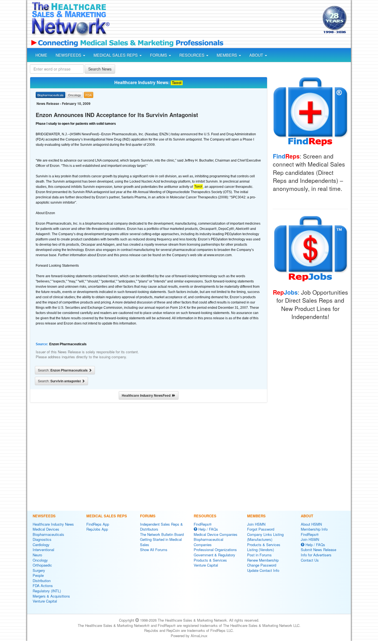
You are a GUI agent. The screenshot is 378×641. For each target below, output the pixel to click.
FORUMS (159, 55)
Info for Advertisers (316, 554)
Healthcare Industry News (53, 524)
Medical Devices (46, 529)
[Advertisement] (215, 20)
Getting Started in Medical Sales (161, 542)
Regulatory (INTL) (47, 590)
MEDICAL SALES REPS (116, 55)
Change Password (261, 565)
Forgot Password (260, 529)
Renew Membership (263, 560)
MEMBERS (227, 55)
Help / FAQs (207, 529)
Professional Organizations (215, 549)
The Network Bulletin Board (162, 534)
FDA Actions (43, 585)
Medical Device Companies (215, 534)
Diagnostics (42, 539)
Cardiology (41, 544)
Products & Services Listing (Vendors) (263, 547)
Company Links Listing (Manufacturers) (265, 537)
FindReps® (203, 524)
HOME (41, 55)
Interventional (43, 549)
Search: (63, 370)
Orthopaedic (42, 565)
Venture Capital (45, 601)
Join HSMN (256, 524)
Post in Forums (259, 554)
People (38, 575)
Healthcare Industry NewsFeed (147, 395)
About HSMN (311, 524)
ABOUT (256, 55)
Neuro (37, 554)
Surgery (39, 570)
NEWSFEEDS (69, 55)
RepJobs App (97, 529)
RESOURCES (192, 55)
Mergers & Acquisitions (51, 596)
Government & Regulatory (214, 554)
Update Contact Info (263, 570)
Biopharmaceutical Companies (208, 542)
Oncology (40, 560)
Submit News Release (318, 549)
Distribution (42, 580)
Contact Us (310, 560)
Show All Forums (153, 549)
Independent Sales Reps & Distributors (161, 526)
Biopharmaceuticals (48, 534)
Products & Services (210, 560)
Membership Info (314, 529)
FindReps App (97, 524)
